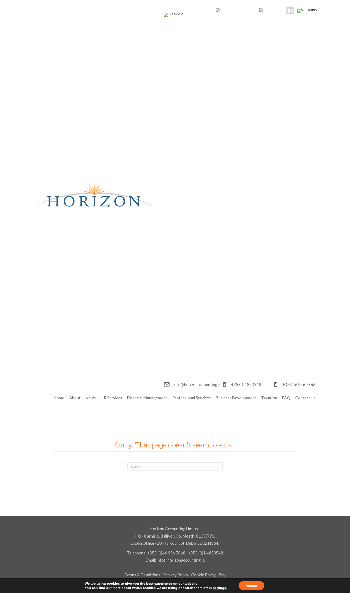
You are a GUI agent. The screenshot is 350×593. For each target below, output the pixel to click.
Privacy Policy (175, 574)
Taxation (269, 397)
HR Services (111, 397)
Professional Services (191, 397)
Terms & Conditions (142, 574)
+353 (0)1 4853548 (205, 552)
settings (219, 588)
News (90, 397)
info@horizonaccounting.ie (180, 560)
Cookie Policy (203, 574)
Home (58, 397)
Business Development (236, 397)
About (74, 397)
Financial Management (147, 397)
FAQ (286, 397)
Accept (251, 586)
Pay (222, 574)
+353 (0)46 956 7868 (166, 552)
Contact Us (305, 397)
